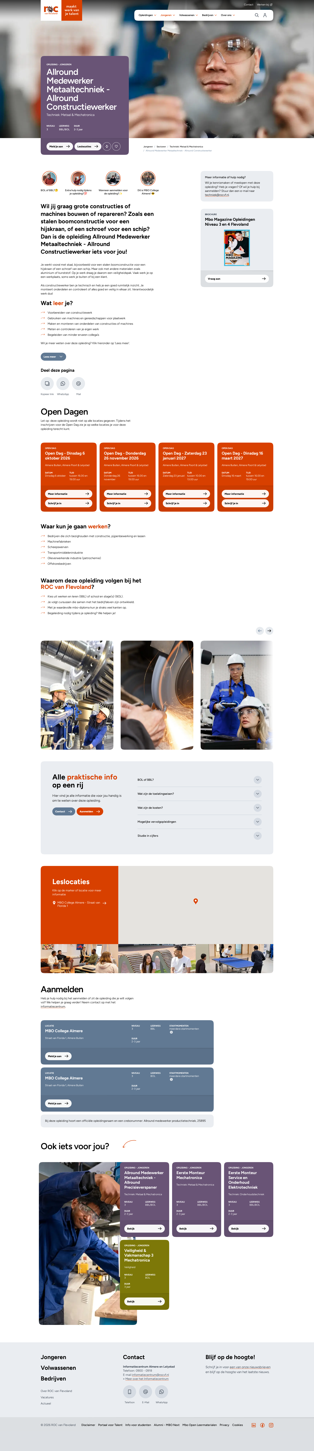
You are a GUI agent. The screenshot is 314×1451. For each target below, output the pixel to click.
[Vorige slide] (260, 631)
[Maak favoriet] (116, 146)
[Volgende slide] (269, 631)
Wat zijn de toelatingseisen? (156, 793)
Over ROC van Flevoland (56, 1391)
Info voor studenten (138, 1425)
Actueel (46, 1403)
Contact (248, 4)
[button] (195, 901)
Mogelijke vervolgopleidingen (157, 821)
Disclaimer (88, 1425)
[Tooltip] (171, 1032)
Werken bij (263, 4)
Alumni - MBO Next (167, 1425)
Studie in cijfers (148, 835)
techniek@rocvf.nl (217, 195)
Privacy (224, 1425)
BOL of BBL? (146, 779)
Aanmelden (86, 811)
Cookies (237, 1425)
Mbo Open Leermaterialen (199, 1425)
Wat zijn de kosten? (150, 807)
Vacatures (47, 1397)
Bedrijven (53, 1378)
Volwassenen (58, 1368)
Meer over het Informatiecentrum (147, 1379)
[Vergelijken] (107, 146)
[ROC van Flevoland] (61, 10)
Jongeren (53, 1357)
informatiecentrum (53, 1006)
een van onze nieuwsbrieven (250, 1367)
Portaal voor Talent (110, 1425)
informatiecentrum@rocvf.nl (150, 1375)
